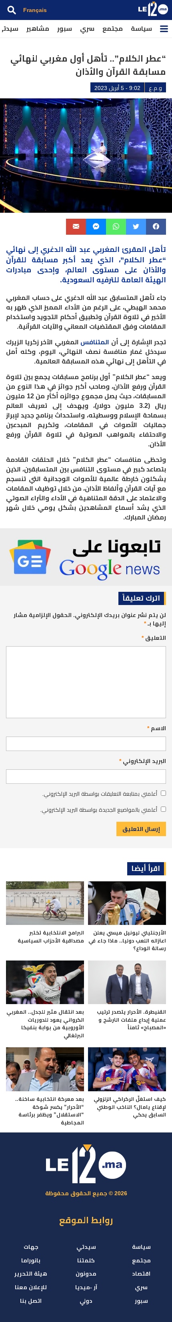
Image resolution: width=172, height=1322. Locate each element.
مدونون (86, 1273)
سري (87, 28)
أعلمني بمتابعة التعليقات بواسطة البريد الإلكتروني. (99, 794)
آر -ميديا (86, 1287)
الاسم (156, 728)
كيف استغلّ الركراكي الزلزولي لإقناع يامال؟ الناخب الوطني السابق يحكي (130, 1107)
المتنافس (94, 342)
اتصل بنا (31, 1301)
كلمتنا (86, 1260)
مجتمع (112, 28)
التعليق (154, 638)
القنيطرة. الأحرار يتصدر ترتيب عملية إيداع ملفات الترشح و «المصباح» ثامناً (131, 1019)
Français (35, 10)
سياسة (141, 28)
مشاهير (37, 28)
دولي (86, 1301)
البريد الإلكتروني (142, 761)
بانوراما (30, 1260)
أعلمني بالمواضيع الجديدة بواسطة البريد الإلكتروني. (98, 810)
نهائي (16, 250)
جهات (31, 1247)
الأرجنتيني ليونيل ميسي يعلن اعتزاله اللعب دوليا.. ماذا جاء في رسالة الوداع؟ (127, 940)
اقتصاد (141, 1273)
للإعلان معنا (31, 1287)
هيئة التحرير (30, 1273)
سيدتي (86, 1247)
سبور (64, 28)
